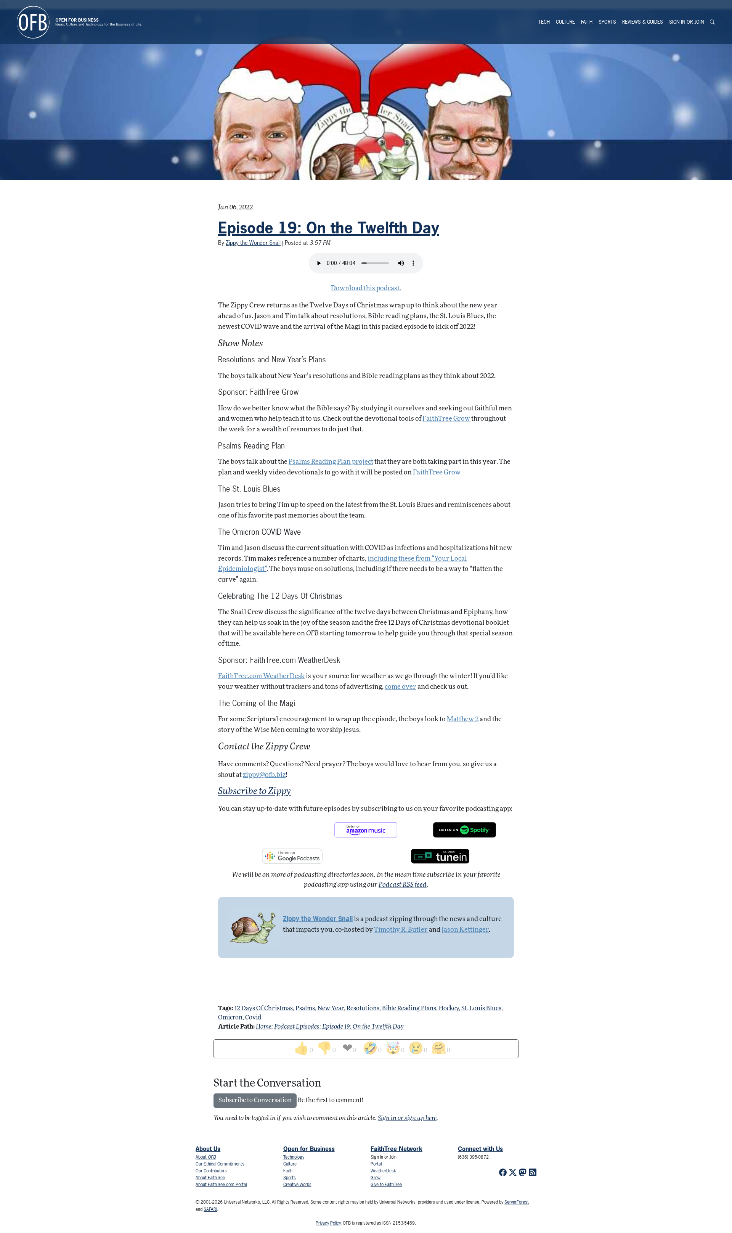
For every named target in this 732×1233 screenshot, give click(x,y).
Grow (375, 1178)
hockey (449, 1009)
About (206, 1157)
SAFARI (210, 1209)
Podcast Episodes (296, 1027)
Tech (544, 22)
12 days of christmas (263, 1009)
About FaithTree (210, 1178)
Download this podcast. (366, 288)
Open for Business (309, 1149)
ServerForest (516, 1202)
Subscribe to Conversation (255, 1101)
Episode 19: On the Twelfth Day (328, 227)
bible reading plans (409, 1009)
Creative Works (297, 1185)
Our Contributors (211, 1171)
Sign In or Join (686, 22)
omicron (230, 1018)
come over (400, 687)
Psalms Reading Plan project (331, 462)
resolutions (363, 1009)
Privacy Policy (328, 1223)
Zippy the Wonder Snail (253, 242)
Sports (607, 22)
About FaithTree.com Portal (221, 1185)
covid (253, 1018)
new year (331, 1009)
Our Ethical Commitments (220, 1164)
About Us (208, 1149)
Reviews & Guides (642, 22)
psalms (305, 1009)
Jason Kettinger (465, 930)
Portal (376, 1164)
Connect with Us (480, 1149)
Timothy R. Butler (401, 930)
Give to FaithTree (386, 1185)
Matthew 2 (462, 719)
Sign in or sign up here (407, 1119)
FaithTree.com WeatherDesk (261, 676)
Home (263, 1027)
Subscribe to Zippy (254, 791)
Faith (586, 22)
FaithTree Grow (446, 419)
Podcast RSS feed (403, 885)
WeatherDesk (383, 1171)
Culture (565, 22)
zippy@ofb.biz (264, 775)
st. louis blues (481, 1009)
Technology (293, 1157)
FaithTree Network (396, 1149)
